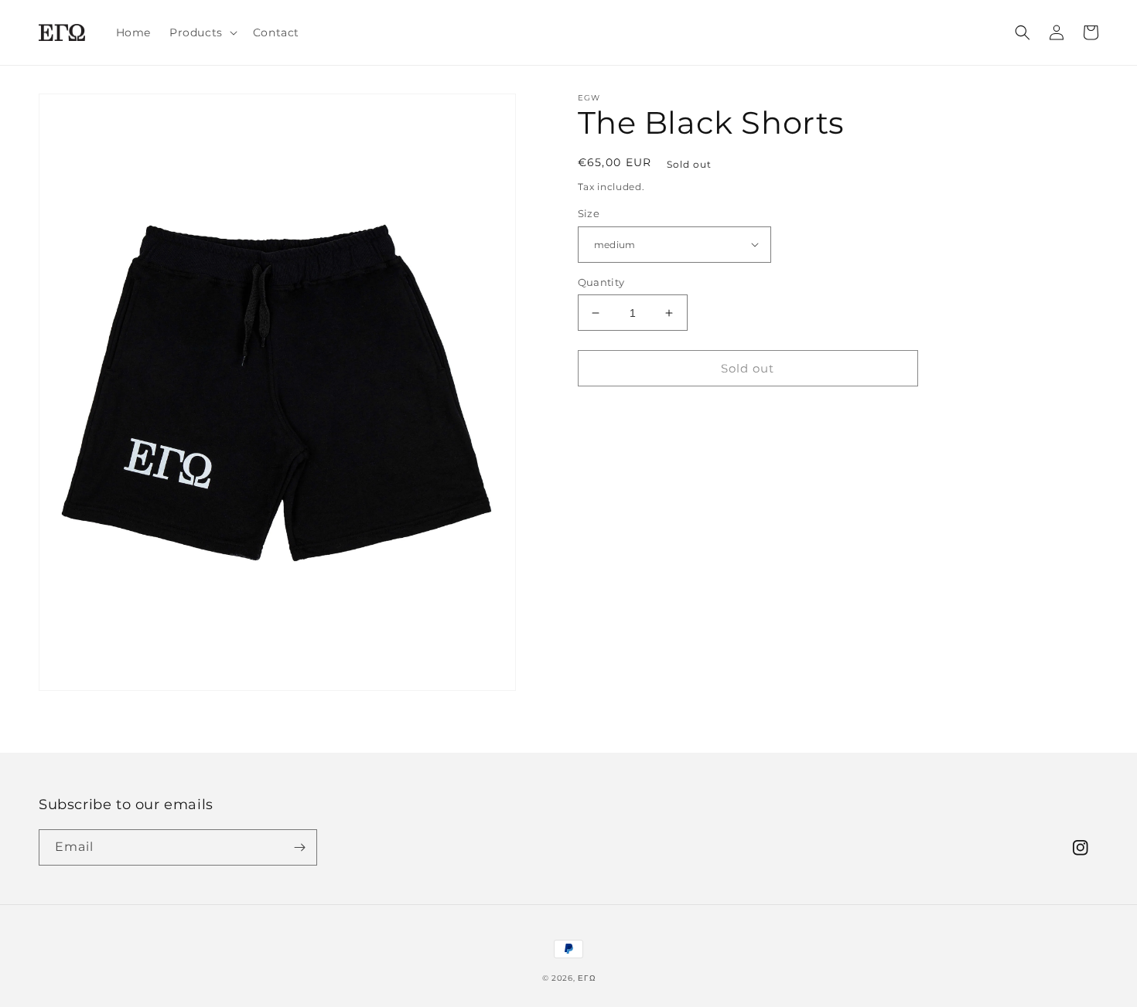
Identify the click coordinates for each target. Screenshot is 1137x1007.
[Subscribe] (299, 847)
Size (589, 213)
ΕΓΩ (586, 978)
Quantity (601, 282)
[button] (202, 32)
